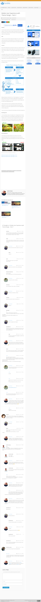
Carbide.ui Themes (4, 170)
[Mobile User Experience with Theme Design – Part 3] (6, 203)
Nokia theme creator (18, 170)
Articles (3, 19)
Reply (22, 231)
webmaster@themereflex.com (12, 387)
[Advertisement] (25, 4)
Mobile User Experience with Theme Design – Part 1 (9, 155)
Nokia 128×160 (31, 7)
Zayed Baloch (10, 278)
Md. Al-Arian (7, 553)
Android (9, 7)
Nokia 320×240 (19, 7)
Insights (9, 19)
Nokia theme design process (5, 171)
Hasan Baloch (10, 246)
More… (2, 9)
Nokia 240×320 (25, 7)
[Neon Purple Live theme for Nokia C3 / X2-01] (6, 215)
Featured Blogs (6, 19)
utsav (7, 355)
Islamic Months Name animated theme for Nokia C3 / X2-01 (16, 207)
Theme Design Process (11, 171)
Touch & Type (36, 7)
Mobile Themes (14, 170)
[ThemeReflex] (6, 4)
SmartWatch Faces (4, 7)
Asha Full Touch (13, 7)
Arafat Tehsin (14, 19)
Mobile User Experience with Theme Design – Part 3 (9, 156)
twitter (18, 564)
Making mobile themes (9, 170)
